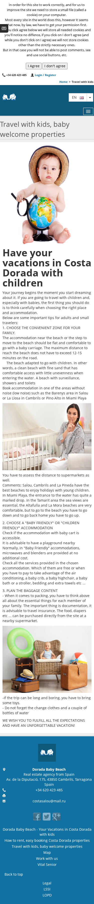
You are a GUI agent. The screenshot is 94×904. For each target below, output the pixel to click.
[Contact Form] (4, 28)
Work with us (47, 858)
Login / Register (45, 75)
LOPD (47, 895)
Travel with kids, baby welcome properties (47, 846)
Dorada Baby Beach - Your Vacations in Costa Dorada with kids (47, 832)
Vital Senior (47, 864)
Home (63, 82)
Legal (47, 883)
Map (47, 852)
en (76, 97)
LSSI (47, 889)
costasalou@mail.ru (49, 801)
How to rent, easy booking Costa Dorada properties (47, 840)
